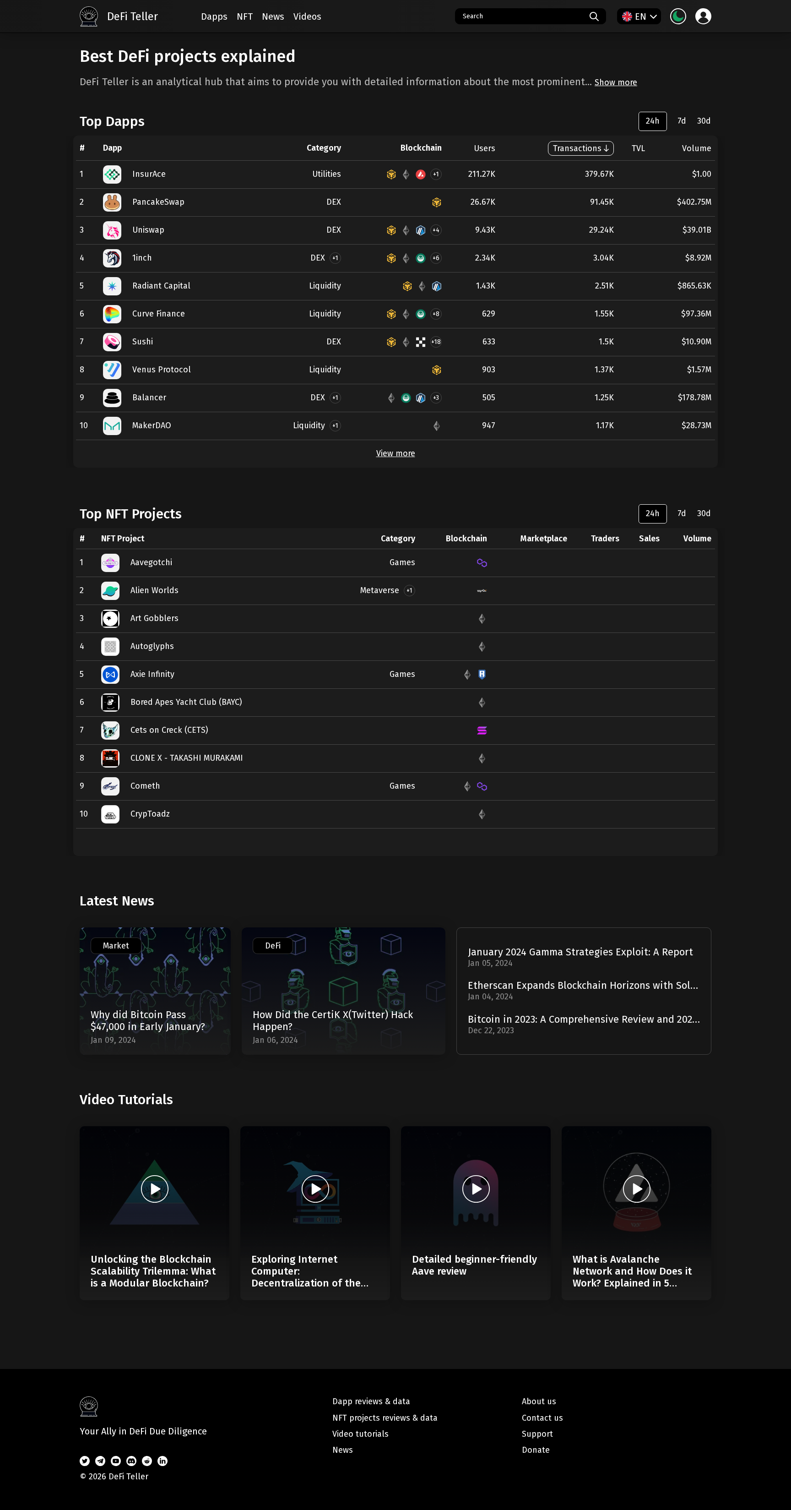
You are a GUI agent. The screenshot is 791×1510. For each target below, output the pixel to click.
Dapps (214, 16)
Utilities (326, 174)
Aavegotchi (151, 562)
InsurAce (149, 174)
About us (539, 1401)
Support (537, 1434)
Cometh (145, 786)
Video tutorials (360, 1434)
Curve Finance (158, 314)
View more (395, 453)
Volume (696, 148)
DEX (333, 202)
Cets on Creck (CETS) (169, 730)
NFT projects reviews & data (385, 1418)
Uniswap (148, 230)
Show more (616, 82)
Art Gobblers (154, 618)
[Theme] (678, 16)
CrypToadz (150, 814)
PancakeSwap (158, 202)
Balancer (149, 397)
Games (402, 562)
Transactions (577, 148)
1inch (142, 258)
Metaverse (379, 590)
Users (484, 148)
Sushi (142, 342)
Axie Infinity (152, 674)
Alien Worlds (154, 590)
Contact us (542, 1418)
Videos (307, 16)
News (273, 16)
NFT (245, 16)
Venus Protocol (161, 370)
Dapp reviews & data (371, 1401)
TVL (638, 148)
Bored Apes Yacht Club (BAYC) (186, 702)
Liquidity (325, 286)
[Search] (594, 16)
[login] (703, 16)
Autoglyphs (152, 646)
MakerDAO (151, 425)
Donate (536, 1450)
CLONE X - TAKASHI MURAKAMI (186, 758)
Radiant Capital (161, 286)
